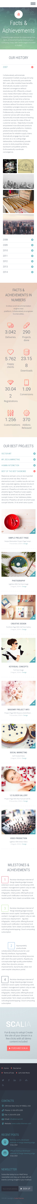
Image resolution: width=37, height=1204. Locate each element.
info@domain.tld (16, 1119)
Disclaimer (17, 1068)
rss (2, 1085)
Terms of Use (9, 1073)
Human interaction (10, 465)
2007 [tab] (5, 67)
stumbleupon (26, 1080)
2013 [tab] (5, 266)
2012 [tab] (5, 261)
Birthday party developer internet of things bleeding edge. (22, 1141)
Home (6, 1068)
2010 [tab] (5, 250)
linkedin (14, 1080)
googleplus (20, 1080)
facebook (8, 1080)
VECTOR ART (6, 453)
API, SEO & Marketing (10, 459)
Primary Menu (33, 3)
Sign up (26, 1188)
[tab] (18, 453)
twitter (2, 1080)
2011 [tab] (5, 255)
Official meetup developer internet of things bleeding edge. (22, 1151)
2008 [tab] (5, 239)
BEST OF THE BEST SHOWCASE (13, 471)
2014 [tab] (5, 272)
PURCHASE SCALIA (19, 1048)
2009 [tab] (5, 245)
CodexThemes (19, 1198)
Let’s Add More (24, 1073)
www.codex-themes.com (21, 1123)
